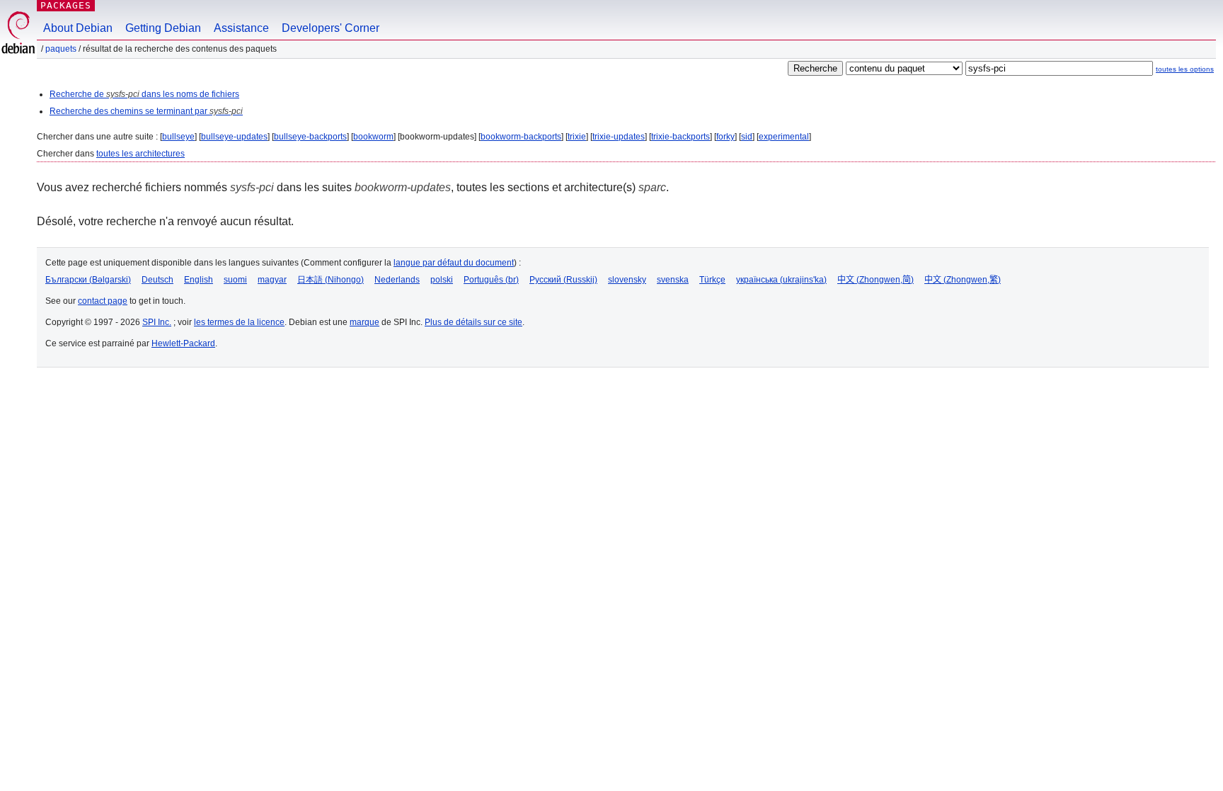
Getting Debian (163, 28)
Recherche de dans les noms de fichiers (144, 94)
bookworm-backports (521, 137)
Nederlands (397, 280)
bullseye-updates (234, 137)
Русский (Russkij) (563, 280)
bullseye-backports (310, 137)
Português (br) (491, 280)
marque (364, 322)
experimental (784, 137)
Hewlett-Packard (183, 343)
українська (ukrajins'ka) (781, 280)
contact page (102, 301)
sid (746, 137)
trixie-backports (680, 137)
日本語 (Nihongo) (330, 280)
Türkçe (712, 280)
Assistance (241, 28)
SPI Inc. (156, 322)
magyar (272, 280)
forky (725, 137)
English (198, 280)
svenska (673, 280)
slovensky (627, 280)
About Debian (78, 28)
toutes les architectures (140, 154)
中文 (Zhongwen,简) (875, 280)
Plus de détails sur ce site (473, 322)
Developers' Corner (330, 28)
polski (441, 280)
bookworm (373, 137)
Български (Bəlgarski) (88, 280)
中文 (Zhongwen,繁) (962, 280)
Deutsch (157, 280)
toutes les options (1185, 69)
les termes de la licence (239, 322)
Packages (65, 5)
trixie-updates (618, 137)
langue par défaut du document (454, 263)
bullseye (178, 137)
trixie (577, 137)
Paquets (60, 49)
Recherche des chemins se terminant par (146, 111)
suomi (235, 280)
